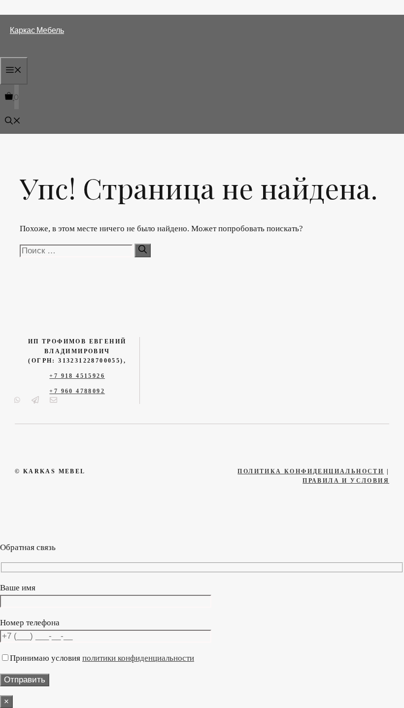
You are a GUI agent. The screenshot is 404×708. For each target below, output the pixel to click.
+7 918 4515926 (77, 375)
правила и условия (346, 480)
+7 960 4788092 (77, 391)
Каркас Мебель (37, 29)
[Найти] (143, 250)
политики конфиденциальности (138, 658)
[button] (13, 121)
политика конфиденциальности (310, 471)
